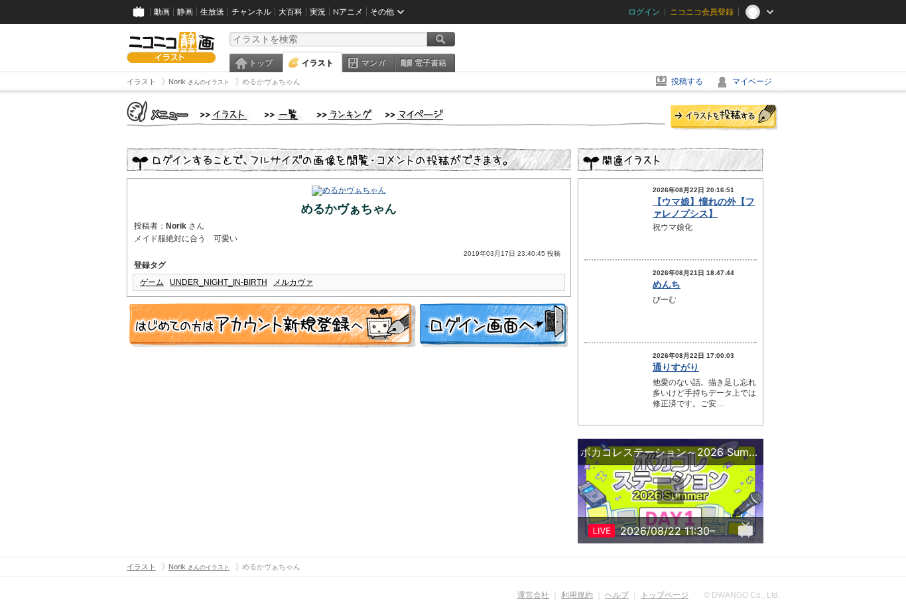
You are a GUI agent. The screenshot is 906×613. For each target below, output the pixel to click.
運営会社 (533, 595)
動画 (162, 12)
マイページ (752, 81)
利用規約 (577, 595)
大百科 (290, 12)
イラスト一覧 (284, 115)
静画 (185, 12)
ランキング (344, 115)
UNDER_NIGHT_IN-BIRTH (218, 282)
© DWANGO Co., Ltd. (742, 595)
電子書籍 (430, 63)
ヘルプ (617, 595)
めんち (666, 284)
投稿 (724, 118)
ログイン (644, 12)
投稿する (687, 81)
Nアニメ (348, 12)
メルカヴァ (293, 282)
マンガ (373, 63)
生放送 (212, 12)
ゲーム (152, 282)
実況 (318, 12)
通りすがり (676, 367)
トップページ (664, 595)
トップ (261, 63)
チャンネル (251, 12)
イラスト (318, 63)
